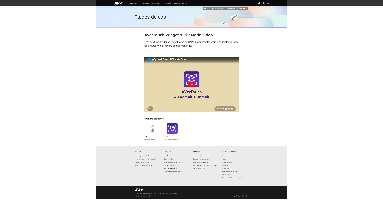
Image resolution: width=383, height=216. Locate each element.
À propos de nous (227, 156)
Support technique (199, 168)
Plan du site (138, 196)
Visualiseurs (167, 156)
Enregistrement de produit (201, 159)
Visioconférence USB (170, 168)
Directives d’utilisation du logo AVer (233, 178)
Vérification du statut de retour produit (205, 165)
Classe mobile (168, 159)
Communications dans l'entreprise (145, 159)
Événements (226, 165)
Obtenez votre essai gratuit (143, 165)
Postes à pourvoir (227, 175)
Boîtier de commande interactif (173, 162)
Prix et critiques (227, 162)
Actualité (225, 159)
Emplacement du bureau (230, 171)
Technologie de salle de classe (144, 156)
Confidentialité (147, 196)
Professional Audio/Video (142, 162)
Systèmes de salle (169, 165)
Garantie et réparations (200, 162)
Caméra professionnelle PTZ (173, 171)
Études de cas (226, 168)
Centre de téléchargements (201, 156)
